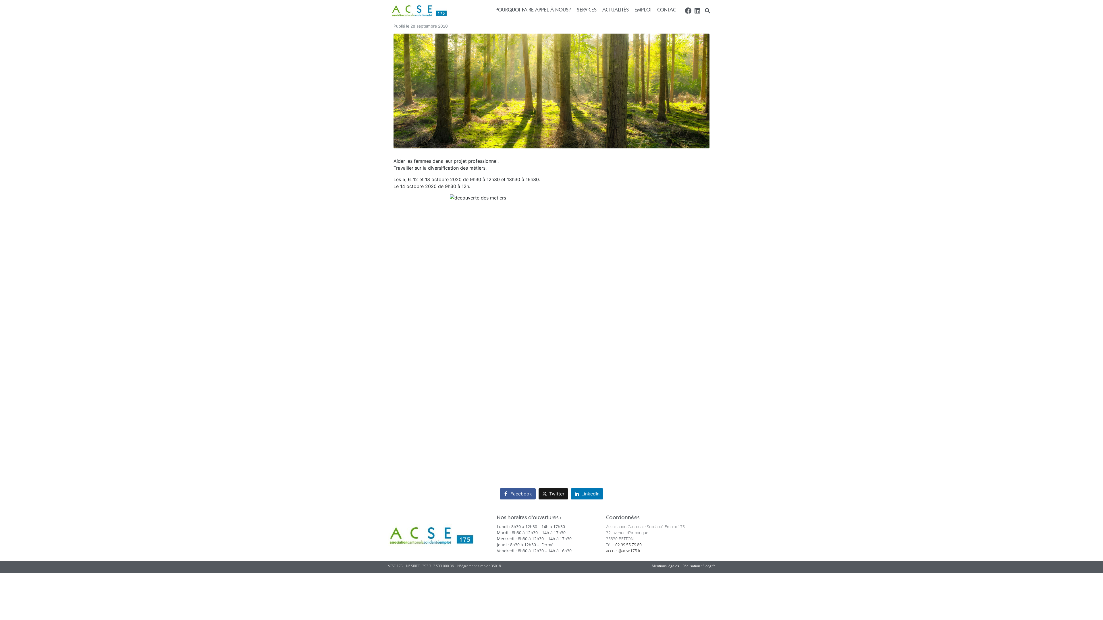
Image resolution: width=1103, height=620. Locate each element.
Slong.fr (709, 565)
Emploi (643, 10)
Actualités (615, 10)
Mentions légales (665, 565)
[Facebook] (688, 11)
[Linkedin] (697, 10)
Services (587, 10)
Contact (667, 10)
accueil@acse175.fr (623, 550)
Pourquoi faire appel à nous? (533, 10)
